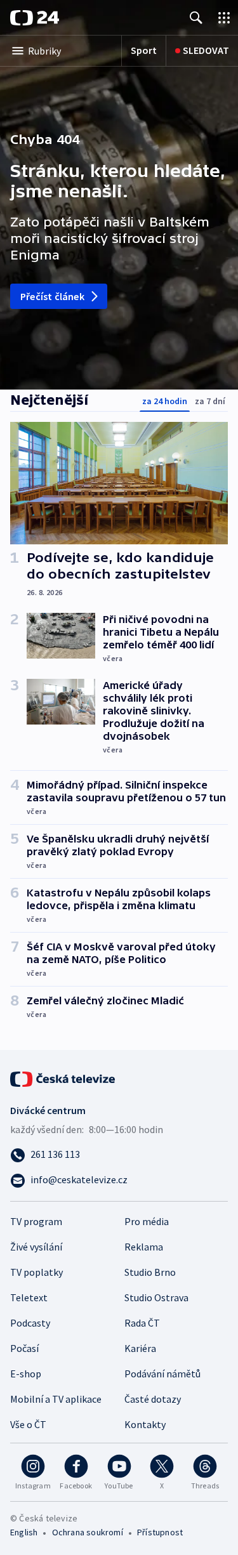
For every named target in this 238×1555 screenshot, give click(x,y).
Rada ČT (142, 1322)
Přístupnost (160, 1532)
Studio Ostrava (156, 1297)
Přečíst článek (52, 296)
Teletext (29, 1297)
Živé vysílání (36, 1246)
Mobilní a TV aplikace (56, 1399)
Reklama (143, 1246)
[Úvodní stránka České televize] (63, 1078)
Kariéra (140, 1348)
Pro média (146, 1221)
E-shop (25, 1373)
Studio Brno (150, 1272)
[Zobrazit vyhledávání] (196, 17)
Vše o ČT (28, 1424)
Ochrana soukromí (87, 1532)
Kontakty (145, 1424)
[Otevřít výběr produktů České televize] (224, 17)
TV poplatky (36, 1272)
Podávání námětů (162, 1373)
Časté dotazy (152, 1399)
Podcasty (30, 1322)
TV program (36, 1221)
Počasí (24, 1348)
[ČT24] (34, 17)
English (23, 1532)
